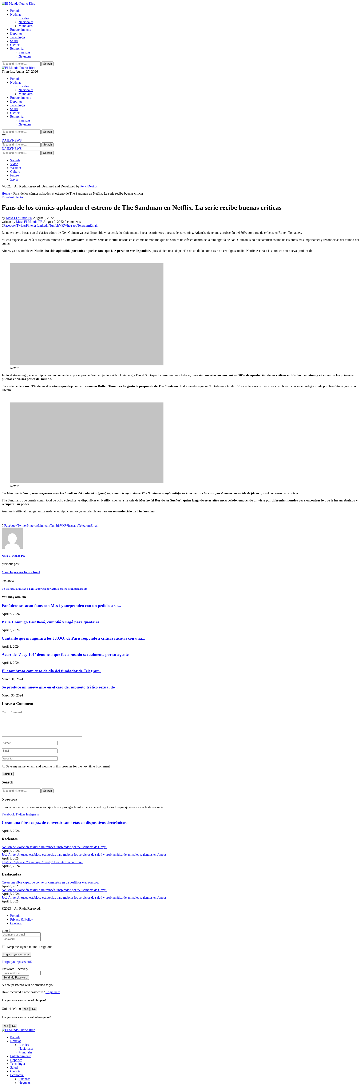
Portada (15, 10)
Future (14, 175)
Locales (24, 18)
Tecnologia (17, 37)
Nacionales (26, 22)
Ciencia (15, 45)
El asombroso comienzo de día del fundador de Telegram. (51, 671)
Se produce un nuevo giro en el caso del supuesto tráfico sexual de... (60, 687)
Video (14, 164)
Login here (53, 992)
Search (47, 63)
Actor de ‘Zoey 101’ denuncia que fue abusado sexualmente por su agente (65, 654)
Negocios (25, 56)
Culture (15, 171)
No (34, 1008)
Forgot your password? (17, 962)
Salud (14, 41)
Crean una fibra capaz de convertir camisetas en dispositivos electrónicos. (64, 822)
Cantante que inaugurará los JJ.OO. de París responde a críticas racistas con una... (73, 638)
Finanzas (24, 52)
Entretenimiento (20, 29)
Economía (17, 48)
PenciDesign (88, 186)
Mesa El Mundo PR (19, 218)
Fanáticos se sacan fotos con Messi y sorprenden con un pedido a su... (61, 605)
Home (6, 193)
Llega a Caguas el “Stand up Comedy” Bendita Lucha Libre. (42, 862)
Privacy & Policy (21, 919)
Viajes (14, 179)
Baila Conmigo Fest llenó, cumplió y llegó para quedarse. (51, 622)
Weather (15, 168)
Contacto (16, 923)
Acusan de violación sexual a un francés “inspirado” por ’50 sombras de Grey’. (54, 847)
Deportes (16, 33)
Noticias (15, 14)
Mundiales (25, 26)
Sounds (15, 160)
